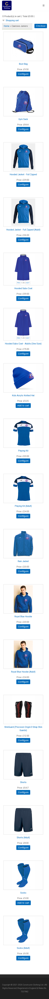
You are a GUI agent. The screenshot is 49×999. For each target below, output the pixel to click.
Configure (23, 74)
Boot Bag (23, 64)
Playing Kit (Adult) (23, 506)
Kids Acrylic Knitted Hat (23, 395)
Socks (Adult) (23, 948)
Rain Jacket (23, 561)
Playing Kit (23, 450)
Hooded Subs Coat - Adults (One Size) (23, 343)
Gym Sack (23, 119)
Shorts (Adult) (23, 837)
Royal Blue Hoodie (23, 616)
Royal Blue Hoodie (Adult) (23, 671)
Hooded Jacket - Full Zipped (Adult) (23, 229)
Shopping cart (12, 20)
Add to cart (23, 405)
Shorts (23, 782)
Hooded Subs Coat (23, 288)
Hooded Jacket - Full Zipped (23, 174)
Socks (23, 892)
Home (6, 26)
